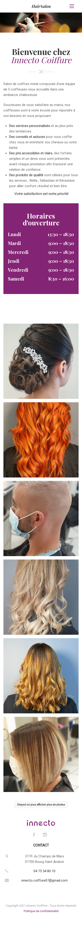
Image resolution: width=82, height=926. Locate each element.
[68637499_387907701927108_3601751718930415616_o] (41, 361)
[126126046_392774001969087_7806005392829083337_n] (41, 754)
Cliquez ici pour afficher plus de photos (41, 804)
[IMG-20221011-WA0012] (41, 675)
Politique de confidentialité (41, 911)
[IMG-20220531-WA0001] (41, 439)
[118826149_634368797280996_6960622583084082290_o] (41, 518)
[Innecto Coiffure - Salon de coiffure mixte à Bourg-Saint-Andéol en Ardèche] (41, 6)
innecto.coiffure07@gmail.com (44, 880)
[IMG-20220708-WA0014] (41, 597)
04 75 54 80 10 (44, 871)
